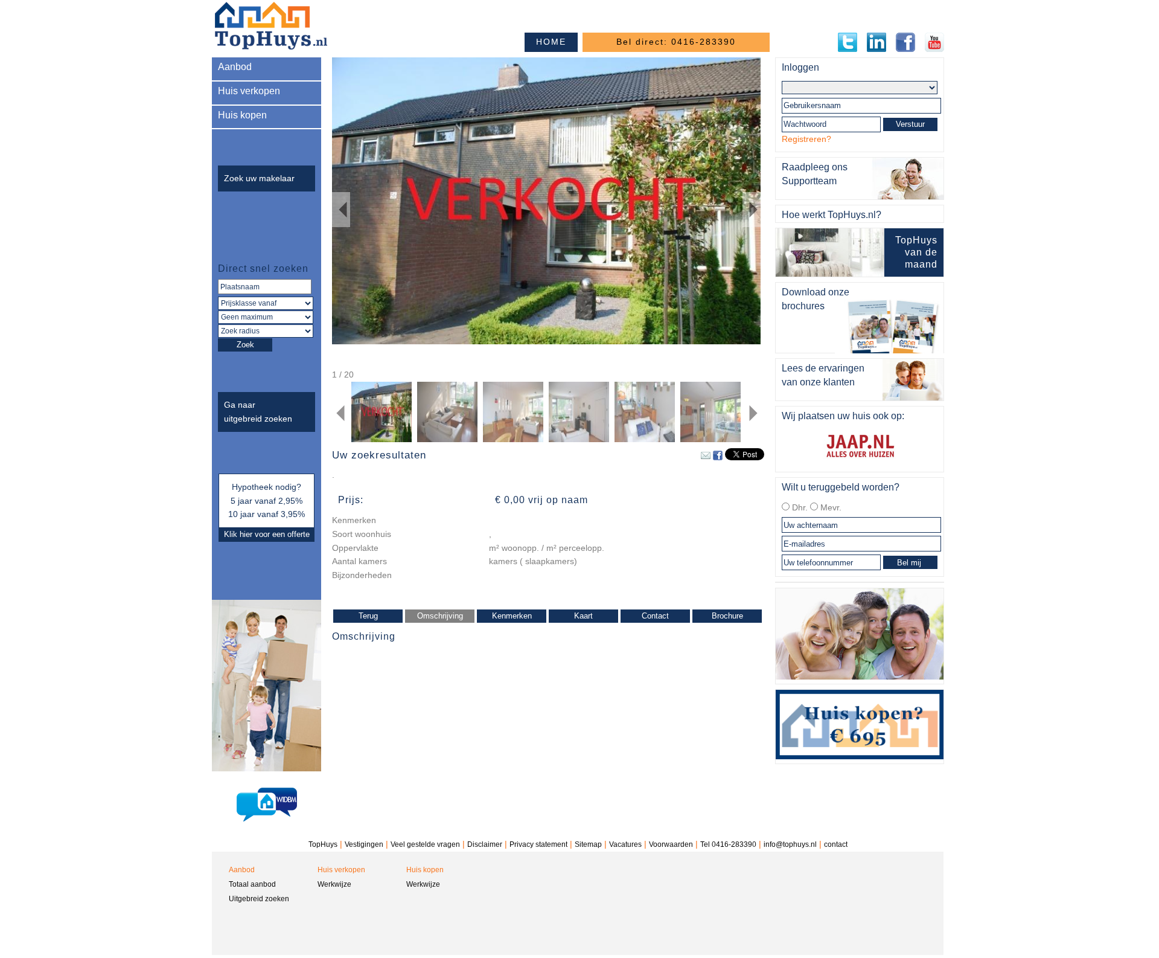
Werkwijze (334, 884)
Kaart (583, 615)
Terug (368, 615)
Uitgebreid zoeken (259, 898)
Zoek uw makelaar (259, 178)
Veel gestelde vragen (425, 844)
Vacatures (625, 844)
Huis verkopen (249, 91)
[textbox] (264, 286)
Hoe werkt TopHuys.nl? (831, 215)
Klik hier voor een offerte (267, 534)
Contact (655, 615)
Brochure (727, 615)
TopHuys (322, 844)
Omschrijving (440, 615)
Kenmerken (512, 615)
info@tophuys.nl (790, 844)
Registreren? (806, 139)
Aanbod (235, 67)
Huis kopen (242, 115)
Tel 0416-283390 (728, 844)
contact (836, 844)
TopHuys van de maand (916, 252)
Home (551, 42)
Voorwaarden (671, 844)
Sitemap (588, 844)
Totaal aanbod (252, 884)
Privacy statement (538, 844)
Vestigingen (364, 844)
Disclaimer (484, 844)
